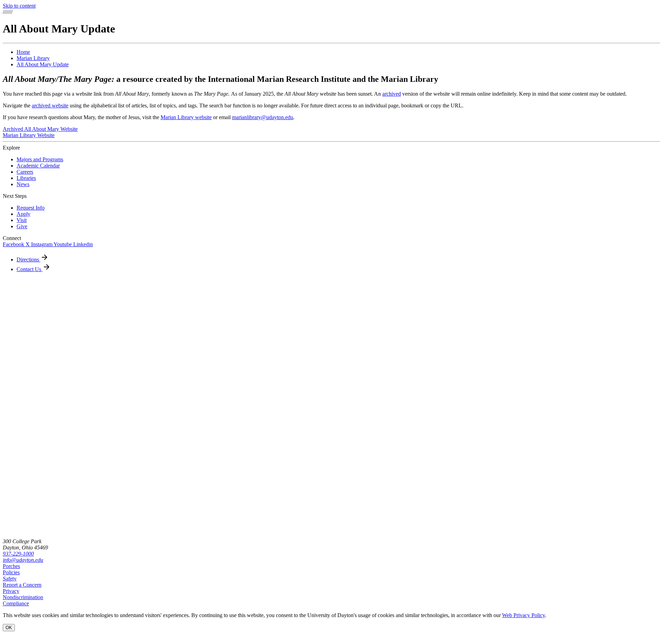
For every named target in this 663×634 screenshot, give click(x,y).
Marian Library (33, 58)
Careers (25, 172)
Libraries (26, 178)
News (23, 184)
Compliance (16, 603)
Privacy (11, 591)
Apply (23, 214)
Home (23, 52)
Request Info (31, 208)
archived (391, 94)
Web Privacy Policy (523, 615)
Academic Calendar (38, 166)
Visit (22, 220)
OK (9, 627)
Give (22, 226)
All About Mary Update (43, 64)
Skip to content (19, 6)
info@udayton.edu (23, 560)
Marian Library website (186, 117)
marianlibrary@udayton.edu (262, 117)
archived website (50, 105)
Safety (10, 579)
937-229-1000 (18, 554)
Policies (11, 572)
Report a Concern (22, 585)
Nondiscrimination (23, 597)
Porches (11, 566)
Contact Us (29, 269)
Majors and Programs (40, 159)
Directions (28, 259)
